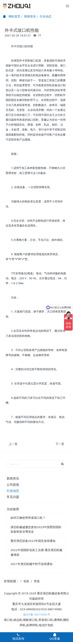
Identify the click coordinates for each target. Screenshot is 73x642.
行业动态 (45, 16)
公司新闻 (13, 484)
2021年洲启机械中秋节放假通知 (32, 564)
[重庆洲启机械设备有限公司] (16, 6)
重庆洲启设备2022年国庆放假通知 (33, 541)
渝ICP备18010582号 (36, 614)
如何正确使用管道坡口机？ (28, 518)
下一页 (59, 444)
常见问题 (13, 497)
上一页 (13, 444)
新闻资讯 (30, 16)
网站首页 (14, 16)
